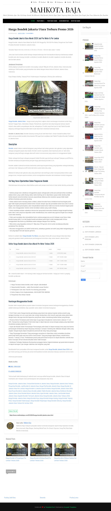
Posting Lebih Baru (10, 497)
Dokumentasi (64, 21)
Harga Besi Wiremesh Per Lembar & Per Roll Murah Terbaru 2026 (94, 208)
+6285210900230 (15, 371)
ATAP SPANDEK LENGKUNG (93, 244)
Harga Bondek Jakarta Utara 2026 (59, 349)
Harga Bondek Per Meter (30, 236)
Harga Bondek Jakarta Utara (17, 121)
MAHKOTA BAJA (55, 9)
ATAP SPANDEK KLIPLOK (92, 226)
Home (33, 21)
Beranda (42, 497)
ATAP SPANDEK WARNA (92, 250)
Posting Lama (74, 497)
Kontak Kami (75, 21)
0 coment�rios (29, 33)
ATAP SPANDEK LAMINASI (93, 232)
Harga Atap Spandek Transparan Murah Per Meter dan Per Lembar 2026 (95, 195)
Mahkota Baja (27, 423)
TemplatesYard (50, 507)
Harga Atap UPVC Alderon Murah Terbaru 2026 (99, 159)
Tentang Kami (52, 21)
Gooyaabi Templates (70, 507)
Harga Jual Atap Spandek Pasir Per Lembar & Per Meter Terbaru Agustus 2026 (95, 97)
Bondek (11, 148)
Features (40, 21)
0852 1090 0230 (15, 366)
